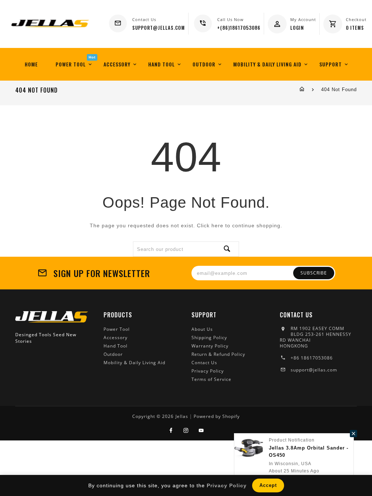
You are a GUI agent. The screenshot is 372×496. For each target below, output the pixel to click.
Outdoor (113, 354)
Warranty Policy (210, 346)
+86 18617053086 (312, 358)
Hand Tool (116, 346)
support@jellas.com (314, 370)
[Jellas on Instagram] (186, 430)
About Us (202, 329)
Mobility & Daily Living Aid (134, 362)
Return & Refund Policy (218, 354)
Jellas (181, 416)
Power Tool (117, 329)
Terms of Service (211, 379)
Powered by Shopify (217, 416)
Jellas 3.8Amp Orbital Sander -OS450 (308, 451)
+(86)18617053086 (238, 27)
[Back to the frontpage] (302, 89)
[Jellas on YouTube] (201, 430)
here (217, 225)
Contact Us (204, 362)
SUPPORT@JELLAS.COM (158, 27)
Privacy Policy (207, 371)
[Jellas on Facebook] (171, 430)
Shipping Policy (209, 337)
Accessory (116, 337)
